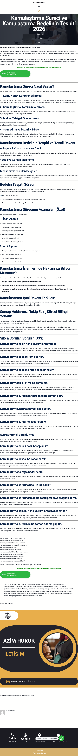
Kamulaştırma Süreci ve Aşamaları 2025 (12, 538)
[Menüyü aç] (39, 6)
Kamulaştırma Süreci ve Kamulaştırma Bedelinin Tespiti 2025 (17, 695)
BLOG (39, 43)
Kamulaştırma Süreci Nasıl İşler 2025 (11, 540)
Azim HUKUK (39, 2)
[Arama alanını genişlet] (39, 11)
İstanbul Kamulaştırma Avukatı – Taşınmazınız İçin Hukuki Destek (20, 565)
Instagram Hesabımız (7, 603)
